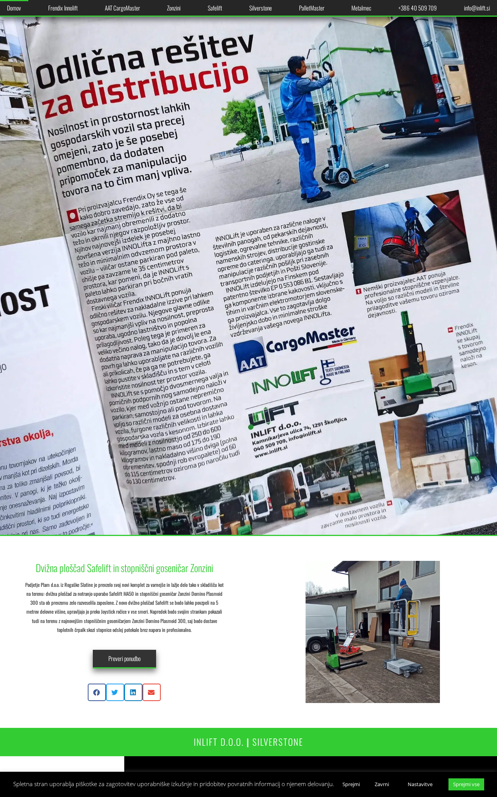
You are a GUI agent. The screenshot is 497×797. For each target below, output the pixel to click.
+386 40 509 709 (417, 7)
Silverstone (260, 7)
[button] (97, 692)
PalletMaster (312, 7)
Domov (14, 7)
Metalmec (361, 7)
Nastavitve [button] (420, 784)
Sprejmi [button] (351, 784)
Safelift (215, 7)
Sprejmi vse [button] (466, 784)
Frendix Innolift (63, 7)
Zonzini (174, 7)
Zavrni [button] (382, 784)
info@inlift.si (477, 7)
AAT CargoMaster (122, 7)
